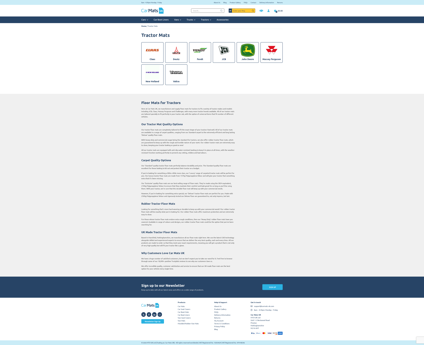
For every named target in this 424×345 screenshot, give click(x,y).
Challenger (179, 111)
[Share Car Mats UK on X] (143, 314)
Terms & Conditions (222, 323)
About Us (217, 2)
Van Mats (181, 320)
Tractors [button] (205, 19)
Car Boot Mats (183, 312)
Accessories (223, 19)
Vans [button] (176, 19)
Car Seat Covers (184, 309)
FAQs (245, 2)
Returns (280, 2)
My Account (218, 320)
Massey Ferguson (164, 111)
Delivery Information (266, 2)
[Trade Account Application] (261, 11)
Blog (225, 2)
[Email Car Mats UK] (160, 314)
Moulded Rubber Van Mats (188, 323)
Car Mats (181, 306)
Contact (253, 2)
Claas (155, 111)
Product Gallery (235, 2)
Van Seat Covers (184, 318)
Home (143, 26)
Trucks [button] (190, 19)
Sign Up (272, 287)
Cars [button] (143, 19)
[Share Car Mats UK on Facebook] (149, 314)
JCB (150, 111)
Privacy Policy (219, 326)
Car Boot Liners (161, 19)
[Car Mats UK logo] (157, 305)
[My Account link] (268, 11)
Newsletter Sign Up (153, 321)
